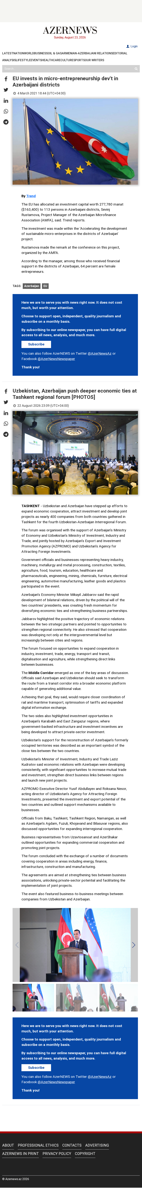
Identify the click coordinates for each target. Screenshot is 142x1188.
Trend (31, 196)
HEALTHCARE (51, 60)
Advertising (97, 1145)
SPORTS (79, 60)
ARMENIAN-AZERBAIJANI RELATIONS (87, 53)
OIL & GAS (55, 53)
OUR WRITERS (94, 60)
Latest (7, 53)
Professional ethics (38, 1145)
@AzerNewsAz (99, 353)
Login (134, 46)
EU (45, 286)
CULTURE (66, 60)
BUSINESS (41, 53)
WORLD (29, 53)
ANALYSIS (9, 60)
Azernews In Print (20, 1153)
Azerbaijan (31, 286)
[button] (6, 79)
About (8, 1145)
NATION (18, 53)
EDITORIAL (120, 53)
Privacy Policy (57, 1153)
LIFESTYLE (23, 60)
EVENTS (36, 60)
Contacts (72, 1145)
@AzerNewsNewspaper (56, 359)
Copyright (85, 1153)
